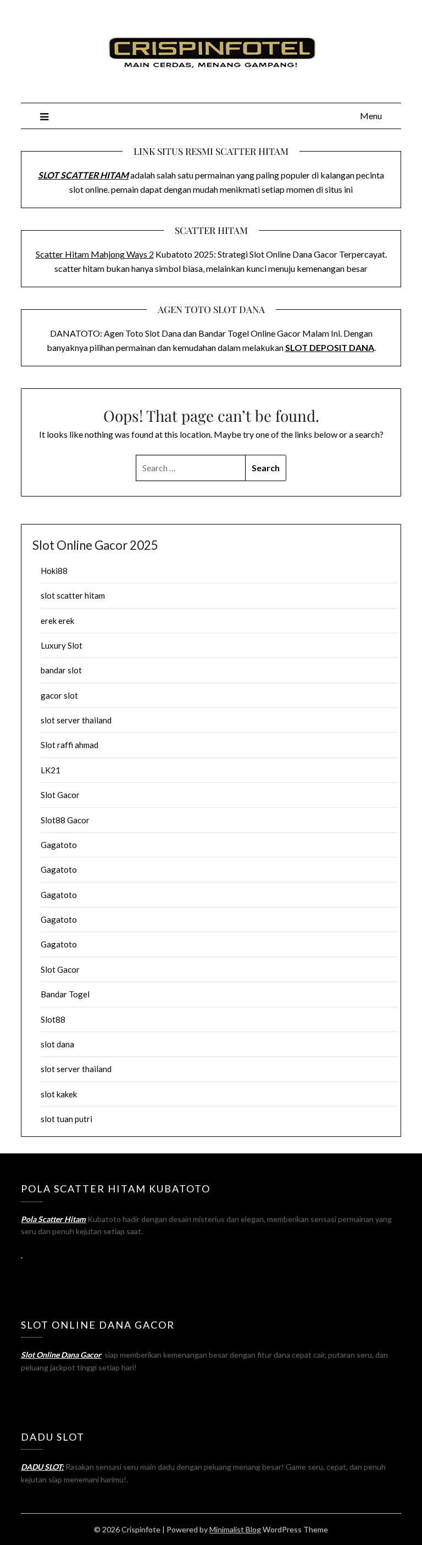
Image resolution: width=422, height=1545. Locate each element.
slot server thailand (76, 720)
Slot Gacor (60, 795)
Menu (371, 115)
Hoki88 (54, 571)
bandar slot (61, 670)
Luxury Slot (61, 645)
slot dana (57, 1044)
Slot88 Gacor (65, 820)
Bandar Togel (65, 994)
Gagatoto (59, 845)
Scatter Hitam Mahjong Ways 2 (95, 254)
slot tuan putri (66, 1119)
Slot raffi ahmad (69, 745)
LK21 (50, 770)
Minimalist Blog (235, 1529)
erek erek (57, 621)
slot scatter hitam (73, 595)
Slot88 (53, 1019)
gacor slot (59, 695)
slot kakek (59, 1094)
